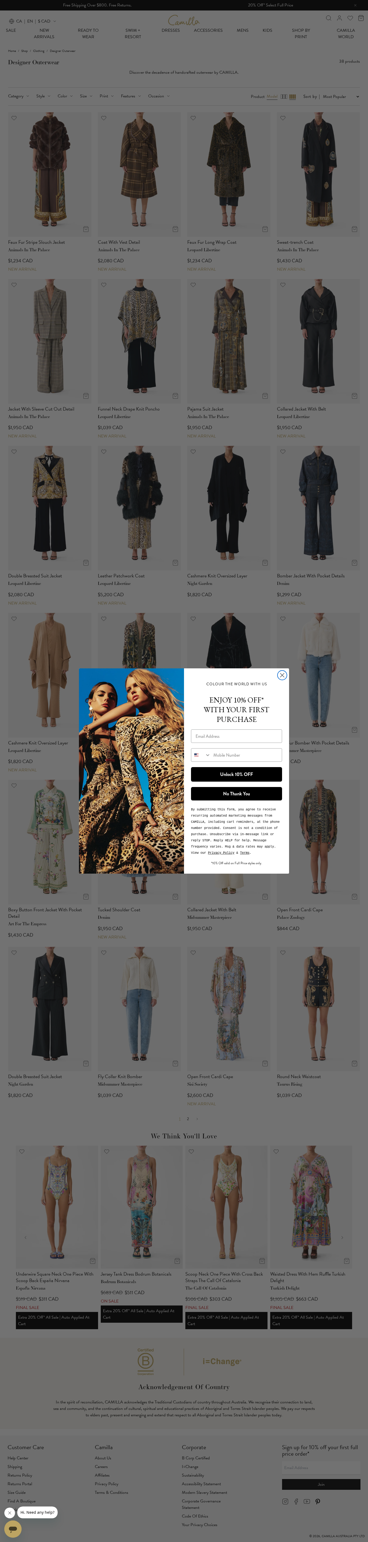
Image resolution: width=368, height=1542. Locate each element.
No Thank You (236, 793)
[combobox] (201, 755)
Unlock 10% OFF (236, 774)
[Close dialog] (282, 675)
